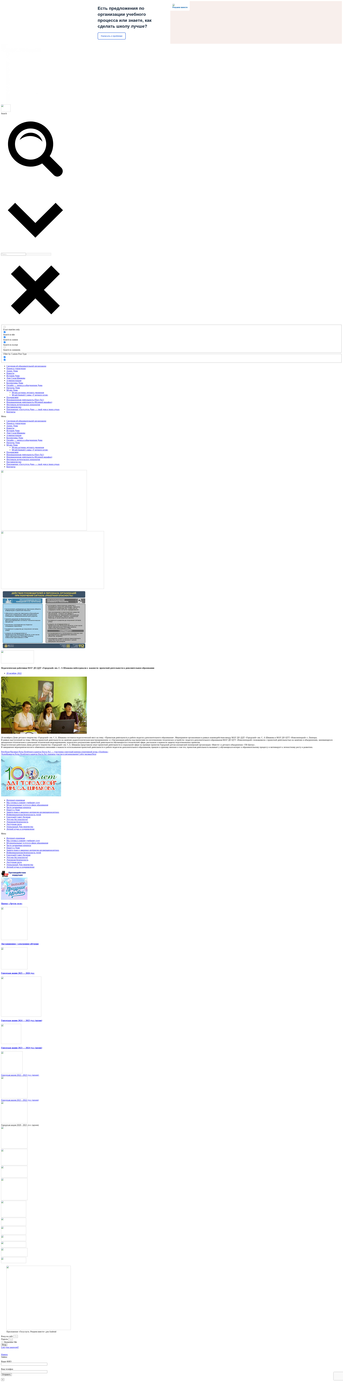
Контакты (10, 412)
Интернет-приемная (15, 800)
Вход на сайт (7, 1336)
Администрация (13, 380)
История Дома (13, 376)
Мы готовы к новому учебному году (23, 802)
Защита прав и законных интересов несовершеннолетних (32, 812)
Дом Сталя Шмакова (15, 378)
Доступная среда (14, 824)
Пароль (4, 1339)
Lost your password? (10, 1347)
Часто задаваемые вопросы (18, 807)
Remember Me (10, 1342)
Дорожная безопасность (17, 822)
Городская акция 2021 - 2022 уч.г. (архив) (20, 1100)
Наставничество (13, 407)
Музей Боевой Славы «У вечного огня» (30, 395)
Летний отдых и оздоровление (20, 829)
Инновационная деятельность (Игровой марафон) (29, 402)
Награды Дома (13, 388)
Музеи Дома (12, 390)
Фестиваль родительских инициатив (23, 404)
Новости (10, 373)
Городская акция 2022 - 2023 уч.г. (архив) (20, 1075)
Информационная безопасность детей (23, 814)
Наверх (4, 1354)
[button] (171, 416)
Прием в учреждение (16, 368)
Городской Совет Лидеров (18, 817)
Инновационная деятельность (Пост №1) (25, 400)
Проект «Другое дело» (11, 903)
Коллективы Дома (14, 383)
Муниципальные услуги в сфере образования (27, 805)
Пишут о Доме (13, 810)
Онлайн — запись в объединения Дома (24, 385)
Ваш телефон (7, 1369)
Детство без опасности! (17, 819)
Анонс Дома (12, 371)
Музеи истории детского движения (28, 392)
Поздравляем (12, 397)
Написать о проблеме (111, 36)
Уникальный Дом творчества (19, 827)
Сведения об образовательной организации (26, 366)
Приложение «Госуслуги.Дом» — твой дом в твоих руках (32, 409)
